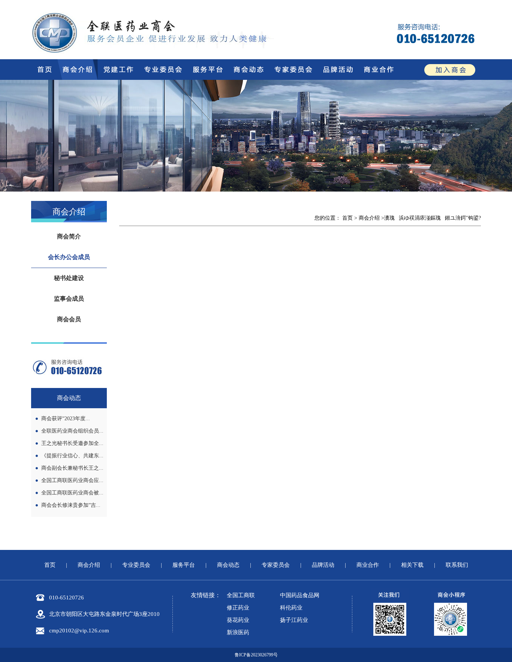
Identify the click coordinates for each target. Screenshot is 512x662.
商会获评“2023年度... (65, 418)
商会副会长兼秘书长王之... (72, 468)
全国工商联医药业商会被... (72, 493)
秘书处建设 (69, 278)
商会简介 (69, 236)
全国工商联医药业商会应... (72, 480)
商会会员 (69, 319)
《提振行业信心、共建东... (72, 455)
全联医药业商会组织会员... (72, 431)
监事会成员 (69, 298)
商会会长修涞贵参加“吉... (70, 505)
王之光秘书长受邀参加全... (72, 443)
